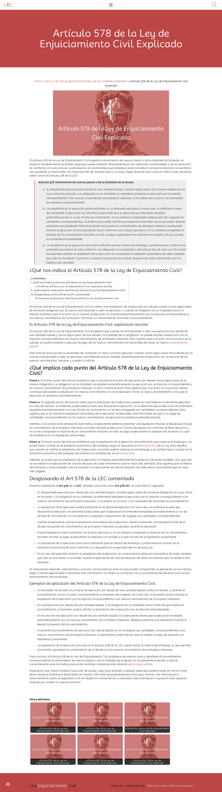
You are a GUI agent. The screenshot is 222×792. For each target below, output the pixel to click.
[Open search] (213, 4)
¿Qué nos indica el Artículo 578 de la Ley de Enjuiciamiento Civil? (72, 282)
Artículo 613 (149, 445)
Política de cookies (156, 785)
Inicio (37, 81)
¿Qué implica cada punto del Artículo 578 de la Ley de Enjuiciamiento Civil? (79, 290)
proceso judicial (142, 664)
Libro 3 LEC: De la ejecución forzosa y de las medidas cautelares (85, 81)
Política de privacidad (181, 785)
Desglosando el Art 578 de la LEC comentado (62, 294)
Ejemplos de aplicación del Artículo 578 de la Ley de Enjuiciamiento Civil (79, 298)
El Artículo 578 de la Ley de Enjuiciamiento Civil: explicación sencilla (75, 286)
